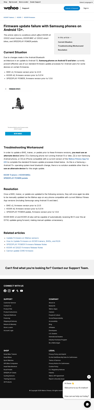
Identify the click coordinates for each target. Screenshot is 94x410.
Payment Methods (10, 315)
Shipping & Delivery (10, 321)
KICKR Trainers (9, 17)
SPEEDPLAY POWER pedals (16, 178)
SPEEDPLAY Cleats (10, 373)
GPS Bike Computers (11, 363)
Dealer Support (35, 2)
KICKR (19, 17)
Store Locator (23, 2)
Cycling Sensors (9, 376)
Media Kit (52, 306)
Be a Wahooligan (54, 343)
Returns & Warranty (10, 324)
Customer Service (10, 303)
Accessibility (53, 321)
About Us (52, 303)
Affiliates (52, 327)
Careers (51, 312)
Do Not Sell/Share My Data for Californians (63, 357)
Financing (7, 318)
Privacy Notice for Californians (59, 363)
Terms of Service (55, 360)
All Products (8, 382)
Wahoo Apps (53, 309)
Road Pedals (8, 369)
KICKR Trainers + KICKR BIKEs (17, 175)
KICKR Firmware (29, 17)
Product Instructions (10, 312)
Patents (51, 373)
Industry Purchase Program (58, 340)
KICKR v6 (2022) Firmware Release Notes (24, 247)
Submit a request (72, 8)
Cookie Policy (53, 366)
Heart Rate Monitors (10, 366)
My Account (13, 2)
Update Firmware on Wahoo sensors (22, 238)
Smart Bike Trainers (10, 354)
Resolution (62, 50)
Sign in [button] (86, 8)
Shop (5, 2)
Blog (50, 324)
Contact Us (7, 306)
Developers (53, 330)
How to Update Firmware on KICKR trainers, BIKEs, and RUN (33, 241)
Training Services (9, 379)
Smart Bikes (8, 357)
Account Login (8, 330)
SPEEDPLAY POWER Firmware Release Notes (26, 244)
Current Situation (65, 42)
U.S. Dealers (53, 333)
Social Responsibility (56, 318)
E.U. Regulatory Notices (57, 369)
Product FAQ (8, 309)
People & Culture (54, 315)
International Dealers (56, 337)
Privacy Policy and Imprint (57, 354)
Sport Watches (9, 360)
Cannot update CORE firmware (19, 251)
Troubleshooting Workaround (70, 46)
